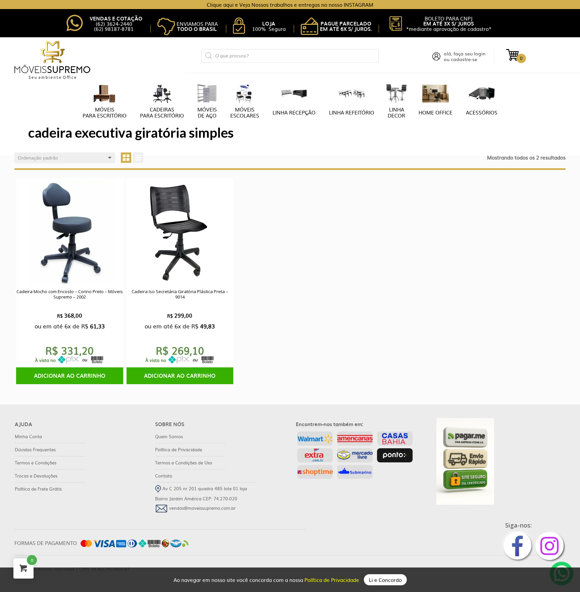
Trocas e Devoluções (36, 475)
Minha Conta (28, 436)
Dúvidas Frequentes (35, 449)
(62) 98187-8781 (114, 29)
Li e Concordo (385, 580)
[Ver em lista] (138, 157)
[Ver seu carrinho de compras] (512, 54)
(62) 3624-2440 (114, 24)
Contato (163, 475)
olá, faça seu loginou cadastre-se (465, 56)
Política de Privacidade (332, 580)
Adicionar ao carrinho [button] (69, 375)
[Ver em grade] (126, 157)
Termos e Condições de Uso (183, 462)
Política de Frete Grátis (38, 489)
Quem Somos (169, 436)
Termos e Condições (35, 462)
